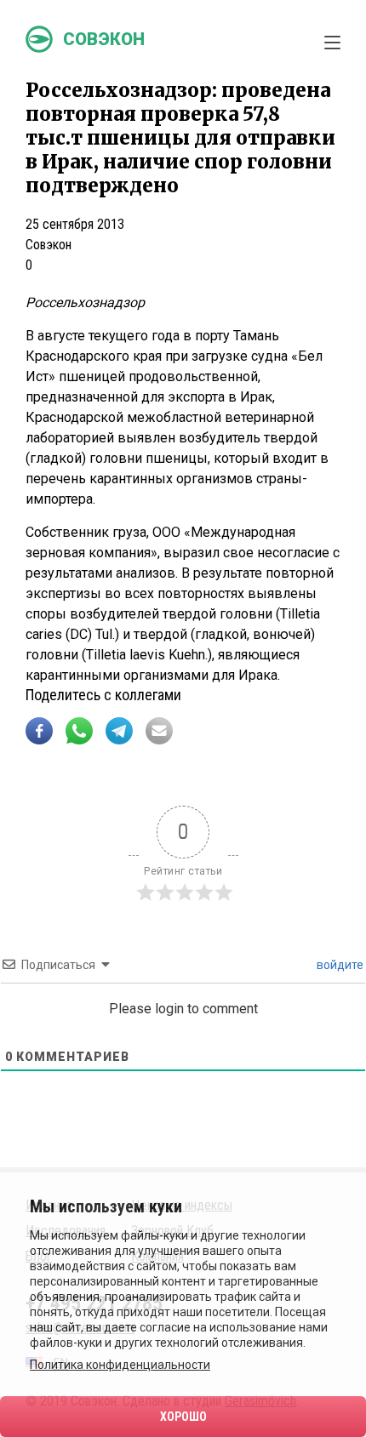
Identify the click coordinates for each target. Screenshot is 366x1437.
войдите (338, 965)
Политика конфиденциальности (120, 1364)
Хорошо (183, 1416)
